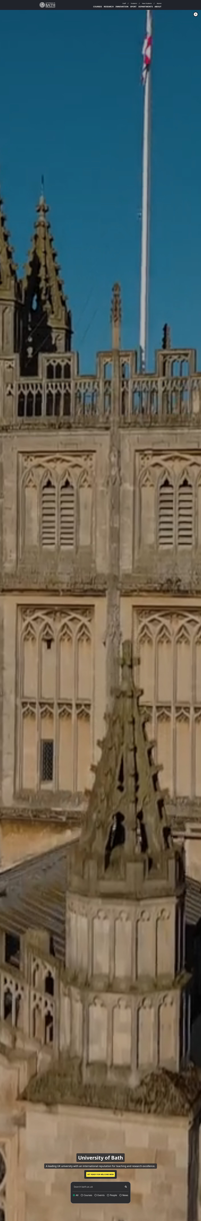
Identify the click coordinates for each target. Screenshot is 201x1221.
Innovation (121, 6)
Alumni (159, 3)
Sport (133, 6)
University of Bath (48, 5)
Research (109, 6)
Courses (97, 6)
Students (134, 3)
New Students (147, 3)
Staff (124, 3)
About (158, 6)
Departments (145, 6)
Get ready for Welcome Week (100, 1174)
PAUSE (195, 14)
